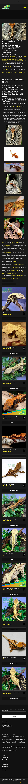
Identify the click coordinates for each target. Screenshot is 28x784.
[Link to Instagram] (23, 782)
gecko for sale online (8, 65)
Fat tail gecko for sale (15, 267)
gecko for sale (7, 260)
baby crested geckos (8, 252)
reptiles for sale (22, 251)
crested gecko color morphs (10, 246)
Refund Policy (5, 766)
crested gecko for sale (10, 66)
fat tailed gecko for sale (14, 270)
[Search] (21, 7)
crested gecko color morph (16, 106)
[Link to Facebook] (19, 782)
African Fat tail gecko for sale (11, 273)
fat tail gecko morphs (13, 268)
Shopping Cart (5, 757)
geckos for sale (12, 56)
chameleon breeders (14, 278)
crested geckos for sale (12, 59)
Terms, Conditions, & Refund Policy (9, 729)
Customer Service (5, 759)
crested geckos (11, 251)
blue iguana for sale (11, 276)
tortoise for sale (14, 275)
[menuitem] (21, 7)
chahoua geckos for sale (16, 60)
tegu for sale (5, 276)
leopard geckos (22, 265)
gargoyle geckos (8, 60)
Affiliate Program (5, 770)
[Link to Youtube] (21, 782)
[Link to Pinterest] (25, 782)
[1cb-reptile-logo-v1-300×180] (11, 7)
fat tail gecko (15, 264)
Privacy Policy (5, 764)
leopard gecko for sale (17, 68)
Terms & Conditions (6, 768)
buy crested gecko (15, 242)
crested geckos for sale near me (10, 243)
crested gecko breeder (8, 245)
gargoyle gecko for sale (8, 68)
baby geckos (18, 276)
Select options (14, 319)
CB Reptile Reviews (6, 762)
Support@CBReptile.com (7, 725)
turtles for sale (20, 275)
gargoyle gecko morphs (12, 72)
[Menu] (24, 7)
